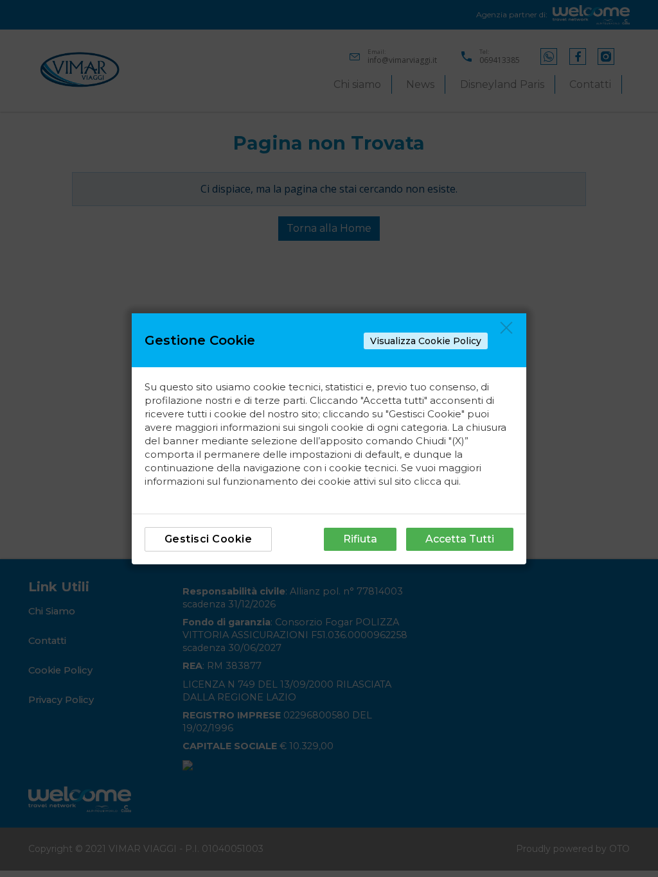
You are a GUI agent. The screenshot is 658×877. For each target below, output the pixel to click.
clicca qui (436, 481)
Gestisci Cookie (208, 539)
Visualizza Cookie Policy (425, 341)
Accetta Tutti (459, 539)
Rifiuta (360, 539)
